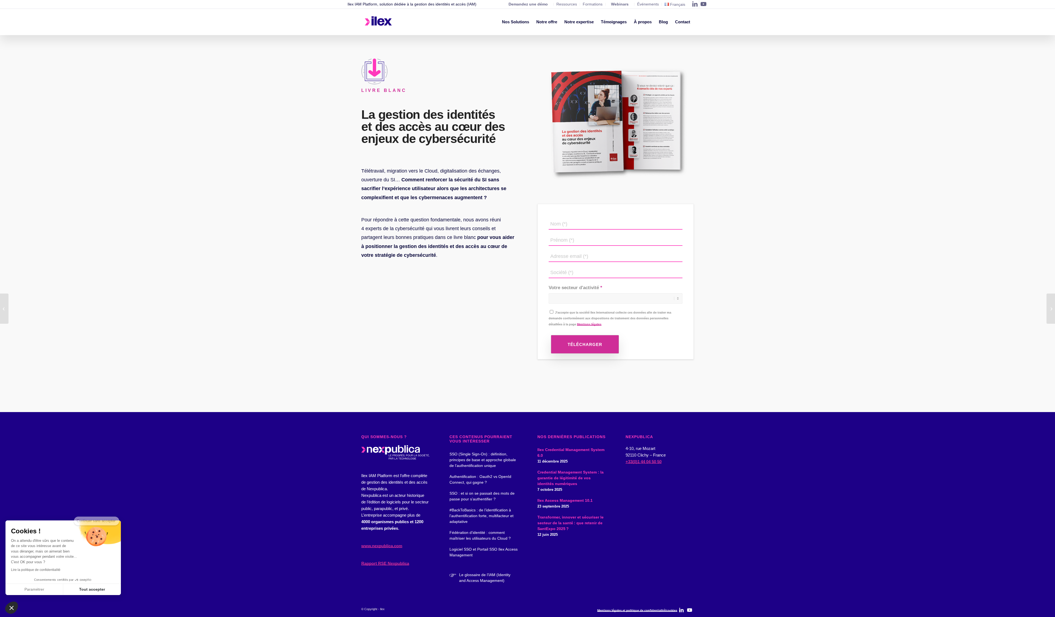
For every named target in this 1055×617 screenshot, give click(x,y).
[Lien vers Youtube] (703, 4)
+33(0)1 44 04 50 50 (644, 461)
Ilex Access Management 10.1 (565, 500)
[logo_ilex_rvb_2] (378, 22)
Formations (593, 4)
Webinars (620, 4)
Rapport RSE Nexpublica (385, 563)
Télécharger (585, 344)
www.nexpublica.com (381, 545)
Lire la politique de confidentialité (35, 570)
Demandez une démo (528, 4)
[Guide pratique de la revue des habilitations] (1050, 309)
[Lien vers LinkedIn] (695, 4)
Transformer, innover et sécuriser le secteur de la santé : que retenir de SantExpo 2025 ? (570, 523)
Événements (648, 4)
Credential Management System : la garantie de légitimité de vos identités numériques (570, 478)
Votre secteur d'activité (574, 287)
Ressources (566, 4)
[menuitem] (515, 22)
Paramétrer (34, 589)
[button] (11, 607)
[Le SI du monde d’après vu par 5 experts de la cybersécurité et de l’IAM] (4, 309)
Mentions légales (589, 324)
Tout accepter (92, 589)
